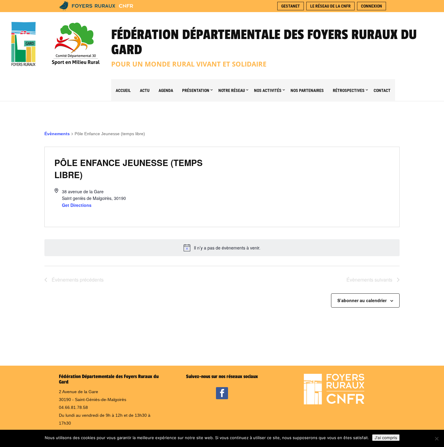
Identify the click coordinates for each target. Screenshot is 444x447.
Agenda (166, 90)
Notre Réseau (231, 90)
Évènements (57, 133)
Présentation (195, 90)
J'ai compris (386, 437)
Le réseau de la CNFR (330, 6)
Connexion (371, 6)
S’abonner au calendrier (362, 300)
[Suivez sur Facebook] (222, 393)
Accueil (123, 90)
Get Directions (77, 205)
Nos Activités (268, 90)
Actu (145, 90)
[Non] (436, 439)
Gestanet (290, 6)
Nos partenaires (307, 90)
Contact (382, 90)
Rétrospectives (349, 90)
